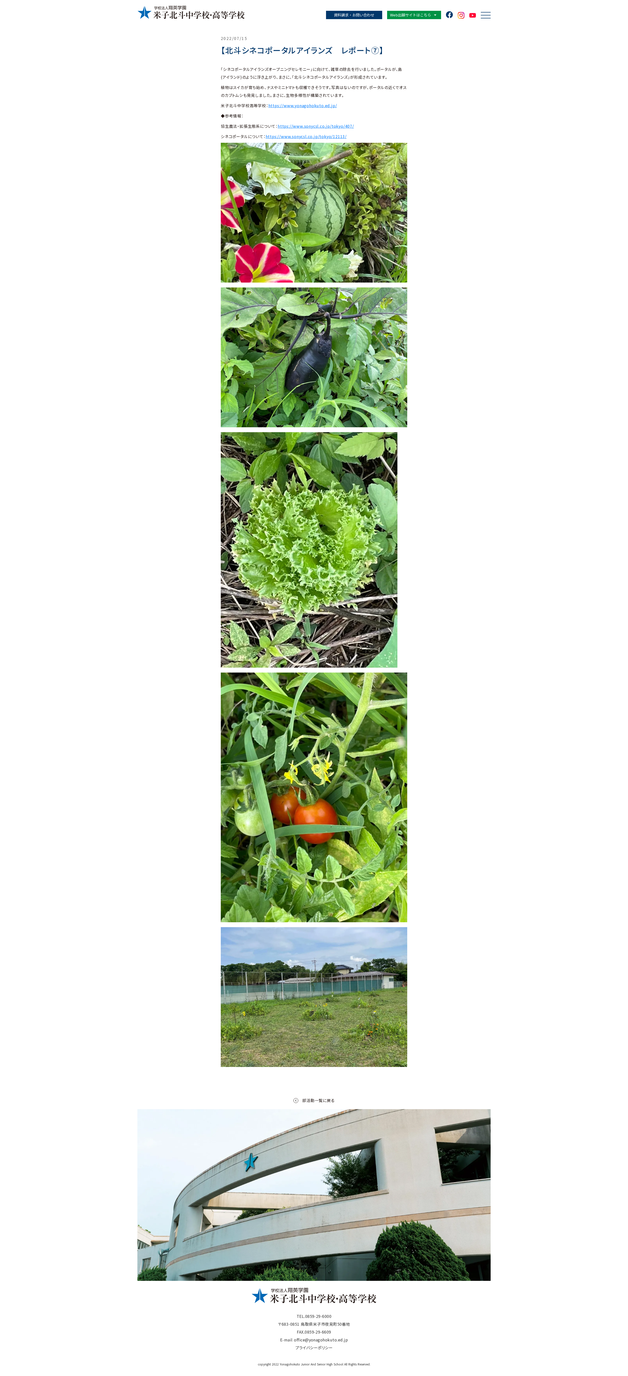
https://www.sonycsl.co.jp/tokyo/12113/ (306, 136)
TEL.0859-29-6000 (314, 1316)
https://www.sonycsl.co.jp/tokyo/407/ (316, 126)
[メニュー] (486, 15)
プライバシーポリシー (314, 1347)
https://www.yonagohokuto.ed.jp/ (302, 105)
